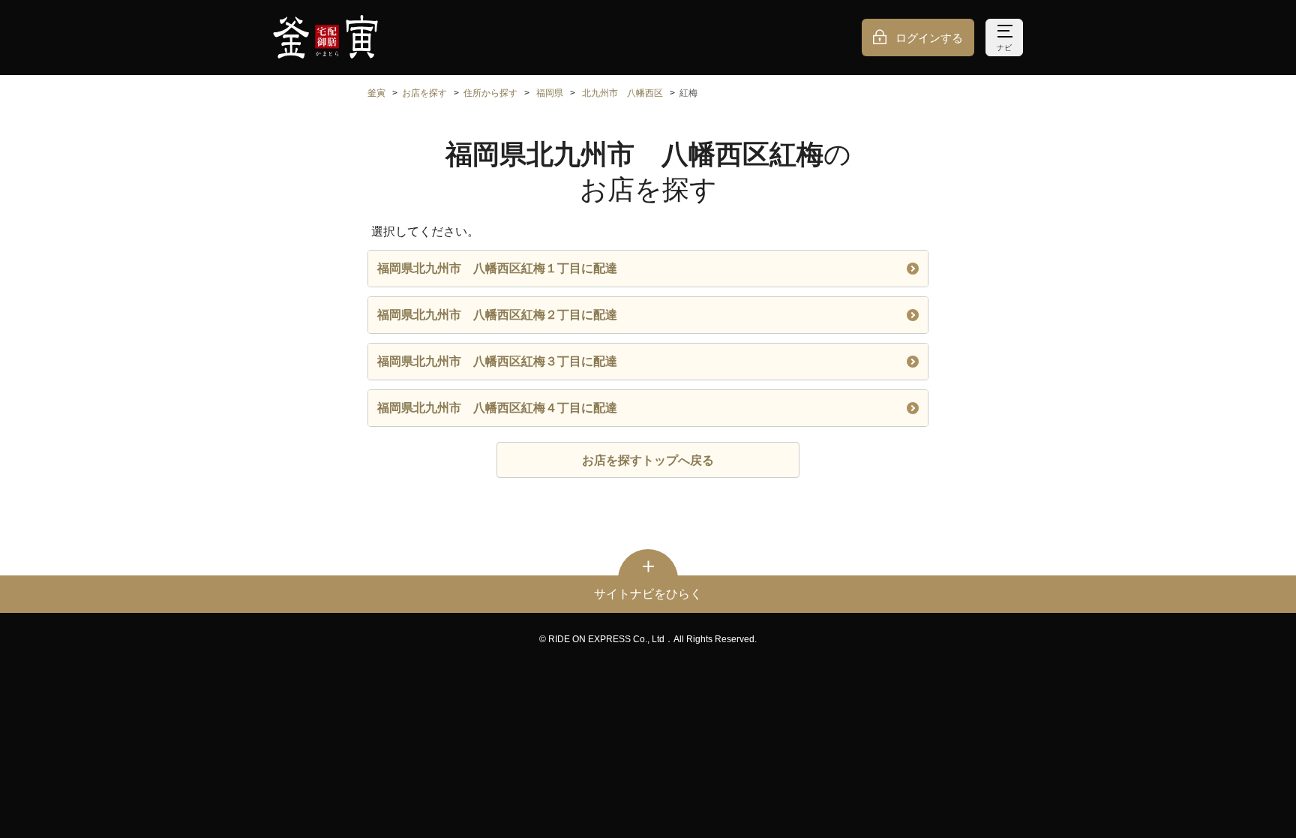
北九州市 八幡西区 (622, 93)
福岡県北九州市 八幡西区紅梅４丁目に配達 (497, 407)
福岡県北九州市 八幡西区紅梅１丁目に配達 (497, 268)
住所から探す (491, 93)
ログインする (929, 38)
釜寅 (377, 93)
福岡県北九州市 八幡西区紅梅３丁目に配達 (497, 361)
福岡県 (549, 93)
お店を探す (424, 93)
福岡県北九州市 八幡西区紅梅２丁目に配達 (497, 314)
